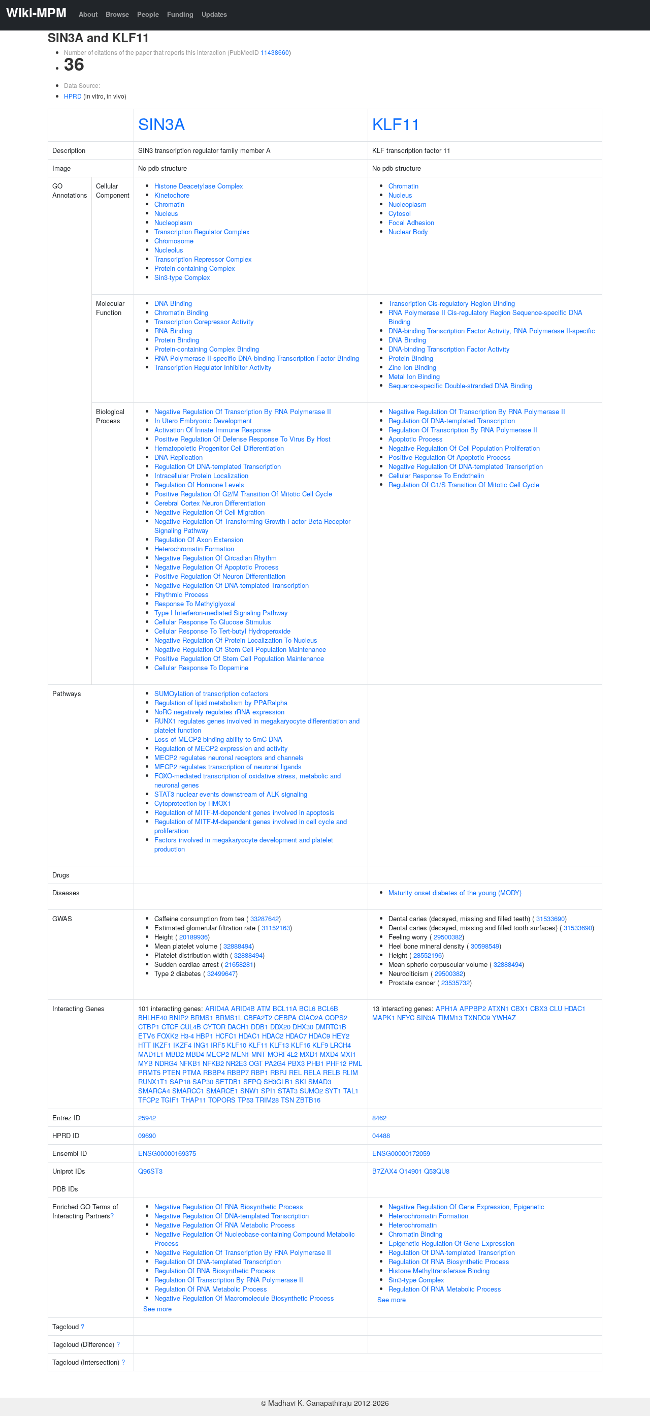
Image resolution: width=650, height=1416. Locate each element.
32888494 (237, 946)
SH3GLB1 (278, 1081)
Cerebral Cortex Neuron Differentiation (209, 503)
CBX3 (538, 1008)
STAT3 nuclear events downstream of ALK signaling (230, 794)
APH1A (447, 1008)
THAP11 (193, 1100)
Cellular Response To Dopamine (201, 667)
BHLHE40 (152, 1017)
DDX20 (280, 1026)
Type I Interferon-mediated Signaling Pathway (221, 612)
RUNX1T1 (153, 1081)
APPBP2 (473, 1008)
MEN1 (240, 1054)
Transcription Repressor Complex (203, 259)
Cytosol (399, 213)
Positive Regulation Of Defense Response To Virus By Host (242, 439)
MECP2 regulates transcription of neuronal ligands (228, 766)
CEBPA (285, 1017)
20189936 (193, 936)
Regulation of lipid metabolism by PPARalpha (220, 702)
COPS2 (336, 1017)
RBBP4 (214, 1072)
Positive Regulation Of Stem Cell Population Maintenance (239, 658)
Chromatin (169, 204)
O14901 (410, 1171)
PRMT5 (149, 1072)
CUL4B (190, 1026)
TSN (287, 1100)
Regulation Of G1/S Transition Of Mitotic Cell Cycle (463, 484)
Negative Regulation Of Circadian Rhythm (215, 557)
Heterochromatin (412, 1225)
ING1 (201, 1045)
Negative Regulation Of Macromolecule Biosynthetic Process (244, 1298)
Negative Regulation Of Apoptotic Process (216, 567)
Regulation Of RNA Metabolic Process (210, 1289)
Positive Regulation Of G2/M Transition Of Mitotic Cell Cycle (243, 493)
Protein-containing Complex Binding (206, 349)
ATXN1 (498, 1008)
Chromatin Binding (181, 312)
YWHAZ (504, 1017)
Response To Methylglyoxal (195, 603)
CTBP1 (148, 1026)
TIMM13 (450, 1017)
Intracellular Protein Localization (201, 475)
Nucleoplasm (173, 222)
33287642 (264, 918)
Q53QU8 (436, 1171)
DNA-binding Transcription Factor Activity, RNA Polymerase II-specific (491, 330)
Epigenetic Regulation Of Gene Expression (451, 1243)
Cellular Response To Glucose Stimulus (212, 621)
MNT (258, 1054)
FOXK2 (167, 1036)
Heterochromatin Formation (194, 548)
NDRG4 (166, 1063)
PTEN (171, 1072)
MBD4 (195, 1054)
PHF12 (336, 1063)
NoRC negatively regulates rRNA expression (219, 711)
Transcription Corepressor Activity (204, 321)
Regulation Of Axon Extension (198, 539)
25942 (147, 1117)
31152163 (276, 927)
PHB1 (315, 1063)
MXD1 (309, 1054)
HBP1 (204, 1036)
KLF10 (236, 1045)
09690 (147, 1135)
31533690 (550, 918)
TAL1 (351, 1090)
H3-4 (187, 1036)
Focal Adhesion (411, 222)
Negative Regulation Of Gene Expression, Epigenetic (466, 1206)
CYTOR (214, 1026)
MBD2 (175, 1054)
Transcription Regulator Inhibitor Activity (213, 367)
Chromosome (173, 240)
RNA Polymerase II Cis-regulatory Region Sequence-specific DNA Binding (485, 316)
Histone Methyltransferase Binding (439, 1270)
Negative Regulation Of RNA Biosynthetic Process (228, 1206)
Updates (214, 14)
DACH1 (238, 1026)
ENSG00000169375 (167, 1153)
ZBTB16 (308, 1100)
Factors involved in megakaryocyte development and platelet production (243, 844)
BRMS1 (201, 1017)
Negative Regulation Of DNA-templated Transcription (231, 585)
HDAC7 (296, 1036)
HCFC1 (226, 1036)
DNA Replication (178, 457)
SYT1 (333, 1090)
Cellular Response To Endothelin (436, 475)
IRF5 (218, 1045)
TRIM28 (267, 1100)
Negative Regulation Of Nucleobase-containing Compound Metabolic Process (254, 1238)
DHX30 (302, 1026)
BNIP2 (178, 1017)
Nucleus (166, 213)
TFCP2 (148, 1100)
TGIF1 (170, 1100)
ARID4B (243, 1008)
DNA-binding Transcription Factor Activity (449, 349)
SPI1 (268, 1090)
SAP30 (202, 1081)
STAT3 (288, 1090)
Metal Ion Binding (414, 376)
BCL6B (327, 1008)
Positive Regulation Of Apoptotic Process (449, 457)
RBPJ (278, 1072)
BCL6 (307, 1008)
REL (295, 1072)
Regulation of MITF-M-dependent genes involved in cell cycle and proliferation (250, 825)
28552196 (427, 955)
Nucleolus (168, 250)
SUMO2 (311, 1090)
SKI (300, 1081)
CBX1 (519, 1008)
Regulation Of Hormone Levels (199, 484)
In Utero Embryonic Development (203, 420)
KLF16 (300, 1045)
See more (157, 1308)
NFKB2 (213, 1063)
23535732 (455, 982)
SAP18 (180, 1081)
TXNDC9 (477, 1017)
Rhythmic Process (181, 594)
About (88, 14)
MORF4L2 (283, 1054)
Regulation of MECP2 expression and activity (221, 748)
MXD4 (329, 1054)
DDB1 (259, 1026)
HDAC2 (272, 1036)
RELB (331, 1072)
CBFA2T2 (258, 1017)
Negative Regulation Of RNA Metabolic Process (224, 1225)
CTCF (169, 1026)
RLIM (350, 1072)
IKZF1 (162, 1045)
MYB (145, 1063)
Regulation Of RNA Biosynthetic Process (214, 1270)
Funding (180, 14)
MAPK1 (383, 1017)
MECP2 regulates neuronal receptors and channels (229, 757)
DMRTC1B (330, 1026)
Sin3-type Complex (182, 277)
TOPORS (222, 1100)
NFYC (405, 1017)
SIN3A (161, 123)
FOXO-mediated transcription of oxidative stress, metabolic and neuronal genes (247, 780)
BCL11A (285, 1008)
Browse (117, 14)
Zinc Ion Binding (412, 367)
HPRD (73, 95)
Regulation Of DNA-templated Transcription (217, 466)
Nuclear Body (408, 231)
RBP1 (259, 1072)
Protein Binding (176, 339)
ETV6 (146, 1036)
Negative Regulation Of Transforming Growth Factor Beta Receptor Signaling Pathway (252, 525)
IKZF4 (182, 1045)
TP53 (245, 1100)
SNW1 (249, 1090)
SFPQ (252, 1081)
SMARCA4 (154, 1090)
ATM (264, 1008)
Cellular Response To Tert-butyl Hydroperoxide (222, 631)
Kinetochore (171, 195)
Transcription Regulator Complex (202, 231)
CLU (555, 1008)
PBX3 (296, 1063)
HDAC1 (249, 1036)
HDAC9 (319, 1036)
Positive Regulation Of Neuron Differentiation (219, 576)
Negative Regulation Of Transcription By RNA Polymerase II (242, 411)
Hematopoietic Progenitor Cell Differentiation (219, 448)
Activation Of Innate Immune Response (212, 429)
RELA (312, 1072)
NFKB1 (190, 1063)
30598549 (485, 946)
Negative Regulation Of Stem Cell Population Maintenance (240, 649)
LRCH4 (340, 1045)
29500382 (448, 936)
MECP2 (217, 1054)
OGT (256, 1063)
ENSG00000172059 (401, 1153)
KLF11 (396, 123)
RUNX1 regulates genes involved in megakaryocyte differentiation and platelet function (257, 725)
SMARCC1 (188, 1090)
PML (355, 1063)
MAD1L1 (151, 1054)
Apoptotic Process (415, 439)
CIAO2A (311, 1017)
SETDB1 (228, 1081)
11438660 (275, 52)
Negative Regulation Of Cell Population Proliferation (464, 448)
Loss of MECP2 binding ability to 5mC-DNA (218, 739)
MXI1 (348, 1054)
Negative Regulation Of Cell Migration (209, 512)
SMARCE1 (222, 1090)
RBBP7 (238, 1072)
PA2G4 (275, 1063)
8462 (379, 1117)
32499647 (221, 973)
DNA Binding (173, 303)
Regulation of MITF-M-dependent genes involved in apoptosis (244, 812)
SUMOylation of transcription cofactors (211, 693)
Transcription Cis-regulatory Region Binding (451, 303)
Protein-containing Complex (194, 268)
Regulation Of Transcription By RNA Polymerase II (462, 429)
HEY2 (340, 1036)
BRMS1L (228, 1017)
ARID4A (217, 1008)
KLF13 (279, 1045)
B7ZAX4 (384, 1171)
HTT (144, 1045)
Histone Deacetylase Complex (198, 186)
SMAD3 (319, 1081)
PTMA (191, 1072)
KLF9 (320, 1045)
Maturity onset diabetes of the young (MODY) (455, 892)
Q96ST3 (150, 1171)
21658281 (239, 964)
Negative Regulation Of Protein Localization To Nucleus (235, 640)
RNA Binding (173, 330)
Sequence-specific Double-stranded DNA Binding (460, 385)
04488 (381, 1135)
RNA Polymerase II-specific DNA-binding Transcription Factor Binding (256, 358)
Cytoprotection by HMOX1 (192, 803)
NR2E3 (236, 1063)
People (148, 14)
